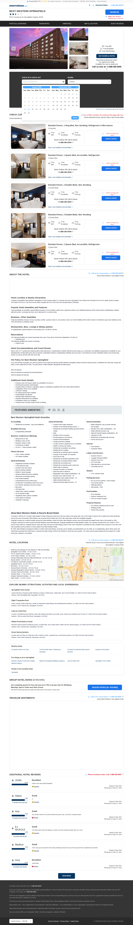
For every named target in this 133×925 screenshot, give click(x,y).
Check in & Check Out (31, 77)
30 (25, 113)
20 (53, 105)
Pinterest (62, 912)
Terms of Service (53, 921)
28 (44, 109)
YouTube (42, 912)
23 (65, 105)
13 (53, 101)
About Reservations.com (17, 908)
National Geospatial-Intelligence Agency (52, 661)
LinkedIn (56, 912)
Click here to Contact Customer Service (82, 901)
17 (69, 101)
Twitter (36, 912)
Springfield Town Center (103, 661)
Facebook (31, 912)
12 (77, 98)
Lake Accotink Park (73, 661)
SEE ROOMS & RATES (107, 56)
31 (29, 113)
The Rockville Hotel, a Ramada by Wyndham (50, 651)
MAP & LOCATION (90, 23)
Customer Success (55, 908)
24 (29, 109)
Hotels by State (43, 908)
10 (69, 98)
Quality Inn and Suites (102, 649)
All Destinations (31, 908)
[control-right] (63, 48)
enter (75, 118)
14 (57, 101)
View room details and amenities (59, 147)
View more (66, 876)
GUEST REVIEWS (117, 23)
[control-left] (13, 48)
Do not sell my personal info (71, 908)
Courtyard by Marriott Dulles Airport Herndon (78, 651)
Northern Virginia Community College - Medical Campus (23, 662)
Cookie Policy (74, 921)
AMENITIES (67, 23)
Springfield (14, 672)
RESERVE (114, 12)
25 (32, 109)
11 (73, 98)
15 (61, 101)
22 (61, 105)
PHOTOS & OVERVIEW (17, 23)
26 (36, 109)
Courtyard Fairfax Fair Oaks (20, 649)
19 (77, 101)
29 (48, 109)
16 (65, 101)
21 (57, 105)
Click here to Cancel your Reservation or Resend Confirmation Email (31, 901)
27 (40, 109)
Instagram (49, 912)
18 (73, 101)
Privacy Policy (64, 921)
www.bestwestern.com (79, 529)
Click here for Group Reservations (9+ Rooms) (110, 109)
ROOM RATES (44, 23)
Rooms (70, 77)
